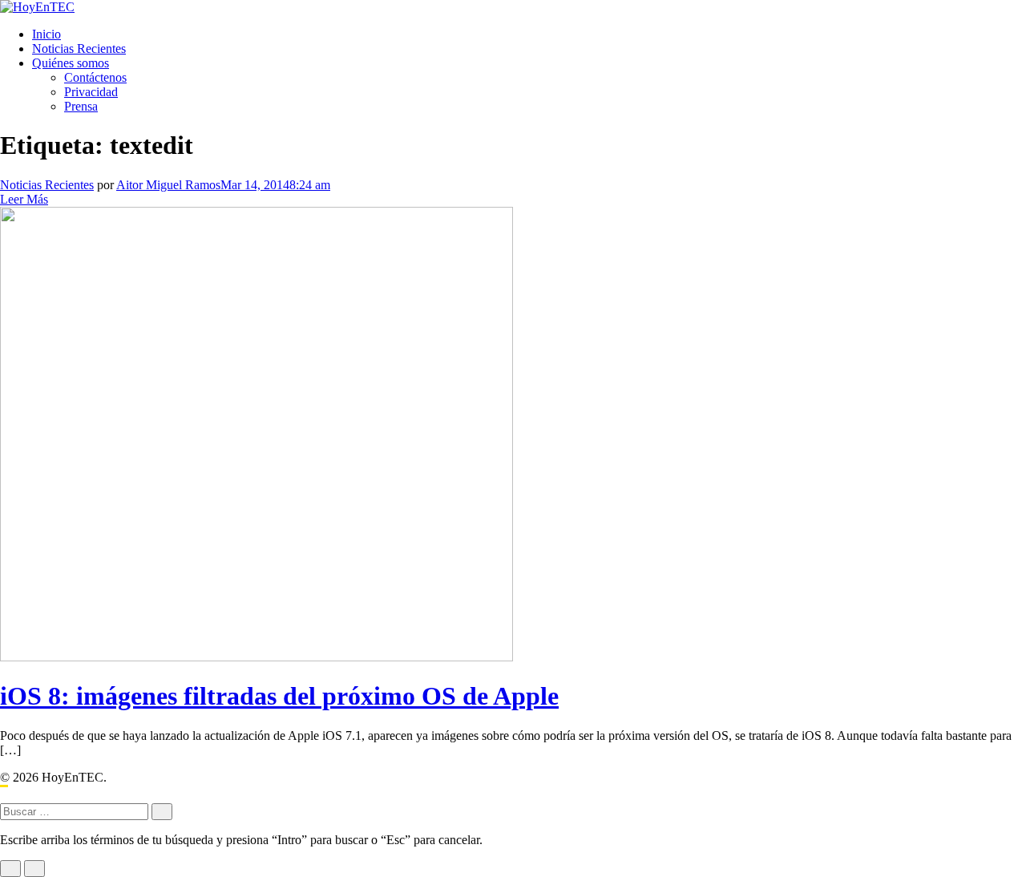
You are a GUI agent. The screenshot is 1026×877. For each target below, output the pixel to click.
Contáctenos (95, 77)
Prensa (81, 106)
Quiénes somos (70, 63)
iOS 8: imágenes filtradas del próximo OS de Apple (279, 695)
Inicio (46, 34)
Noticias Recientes (79, 48)
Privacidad (91, 92)
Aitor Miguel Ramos (168, 185)
